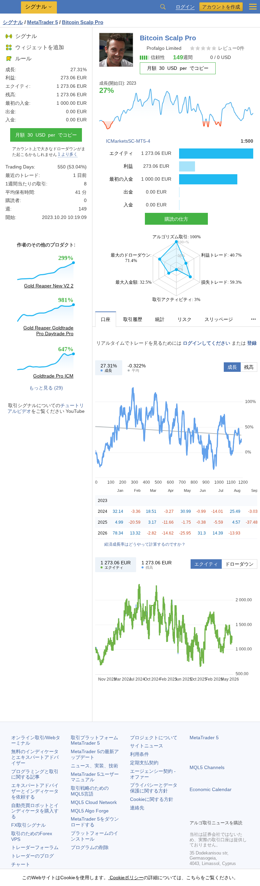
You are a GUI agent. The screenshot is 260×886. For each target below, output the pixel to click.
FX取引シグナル (28, 825)
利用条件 (139, 754)
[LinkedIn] (237, 813)
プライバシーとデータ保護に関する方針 (153, 787)
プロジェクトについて (153, 737)
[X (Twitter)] (215, 813)
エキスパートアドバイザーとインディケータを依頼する (35, 791)
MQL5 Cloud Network (94, 802)
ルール (23, 58)
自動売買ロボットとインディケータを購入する (35, 811)
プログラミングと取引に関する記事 (35, 774)
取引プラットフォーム (97, 740)
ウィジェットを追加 (39, 47)
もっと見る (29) (46, 387)
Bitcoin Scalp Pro (82, 22)
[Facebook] (194, 813)
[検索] (163, 7)
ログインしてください (206, 343)
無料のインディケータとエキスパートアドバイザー (35, 757)
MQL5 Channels (207, 767)
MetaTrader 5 (204, 737)
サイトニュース (146, 745)
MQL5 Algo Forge (90, 810)
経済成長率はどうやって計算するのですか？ (145, 544)
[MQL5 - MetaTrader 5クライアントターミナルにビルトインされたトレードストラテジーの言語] (10, 7)
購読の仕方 (176, 219)
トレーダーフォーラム (35, 847)
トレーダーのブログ (32, 856)
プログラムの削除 (90, 847)
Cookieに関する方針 (151, 799)
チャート (20, 864)
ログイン (185, 6)
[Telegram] (204, 813)
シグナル (26, 36)
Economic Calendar (211, 789)
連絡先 (137, 807)
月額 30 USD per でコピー (46, 135)
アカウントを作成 (221, 6)
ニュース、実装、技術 (94, 765)
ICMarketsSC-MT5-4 (128, 141)
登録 (252, 343)
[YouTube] (226, 813)
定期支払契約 (144, 762)
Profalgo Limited (164, 48)
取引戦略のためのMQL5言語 (90, 791)
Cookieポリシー (126, 877)
